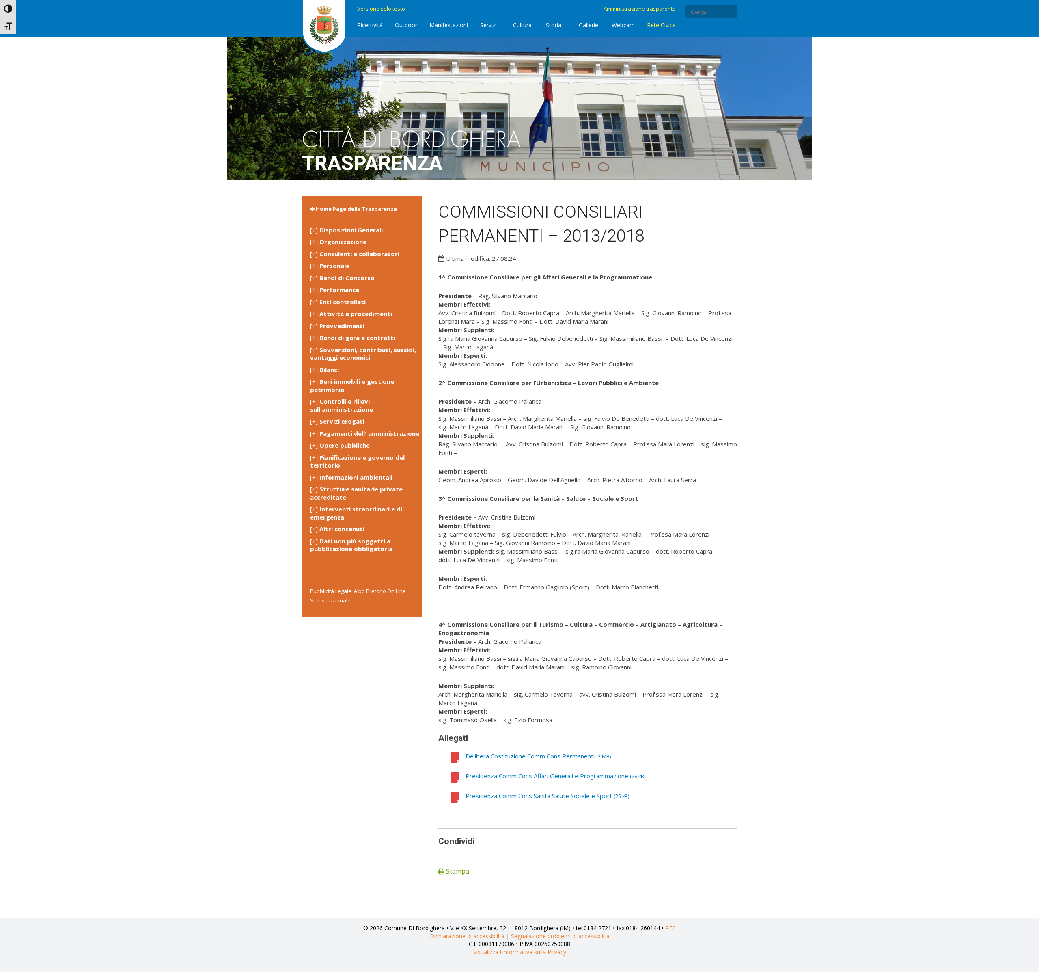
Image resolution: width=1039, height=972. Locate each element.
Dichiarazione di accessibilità (467, 936)
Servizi (488, 25)
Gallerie (588, 25)
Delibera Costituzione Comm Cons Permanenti (530, 756)
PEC (670, 928)
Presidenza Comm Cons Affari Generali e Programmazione (547, 776)
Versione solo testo (381, 8)
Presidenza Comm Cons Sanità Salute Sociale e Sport (539, 796)
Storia (553, 25)
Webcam (623, 25)
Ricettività (370, 25)
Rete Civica (661, 25)
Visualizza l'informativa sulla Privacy (519, 952)
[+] (346, 230)
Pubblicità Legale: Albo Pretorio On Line (358, 591)
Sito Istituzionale (330, 600)
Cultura (522, 25)
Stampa (456, 871)
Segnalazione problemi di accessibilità (560, 936)
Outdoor (406, 25)
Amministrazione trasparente (640, 8)
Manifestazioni (448, 25)
